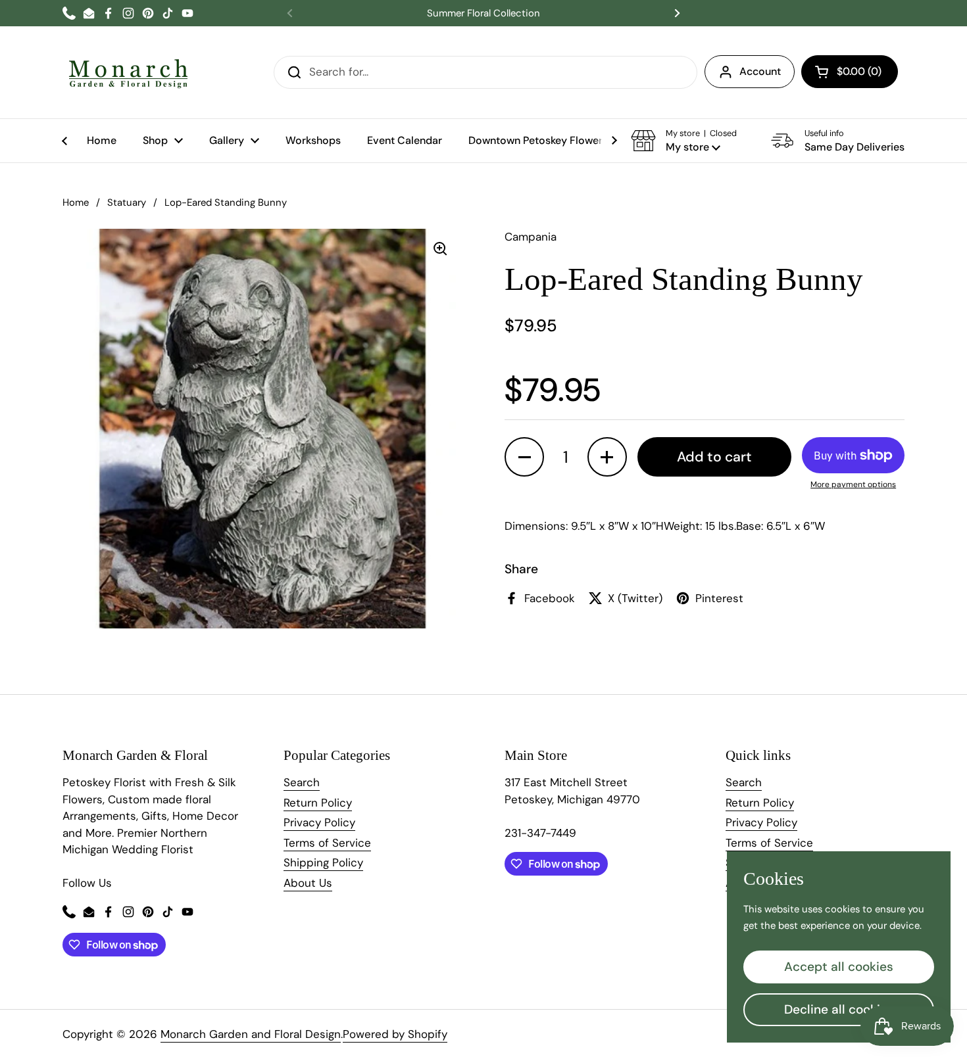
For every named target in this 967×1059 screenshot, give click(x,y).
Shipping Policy (323, 862)
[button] (849, 71)
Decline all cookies (839, 1009)
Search (302, 782)
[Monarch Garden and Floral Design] (128, 72)
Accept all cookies (838, 966)
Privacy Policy (319, 822)
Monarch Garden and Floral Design (251, 1034)
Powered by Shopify (395, 1034)
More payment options (853, 484)
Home (75, 202)
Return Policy (318, 802)
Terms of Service (327, 842)
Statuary (126, 202)
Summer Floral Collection (483, 13)
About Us (308, 883)
